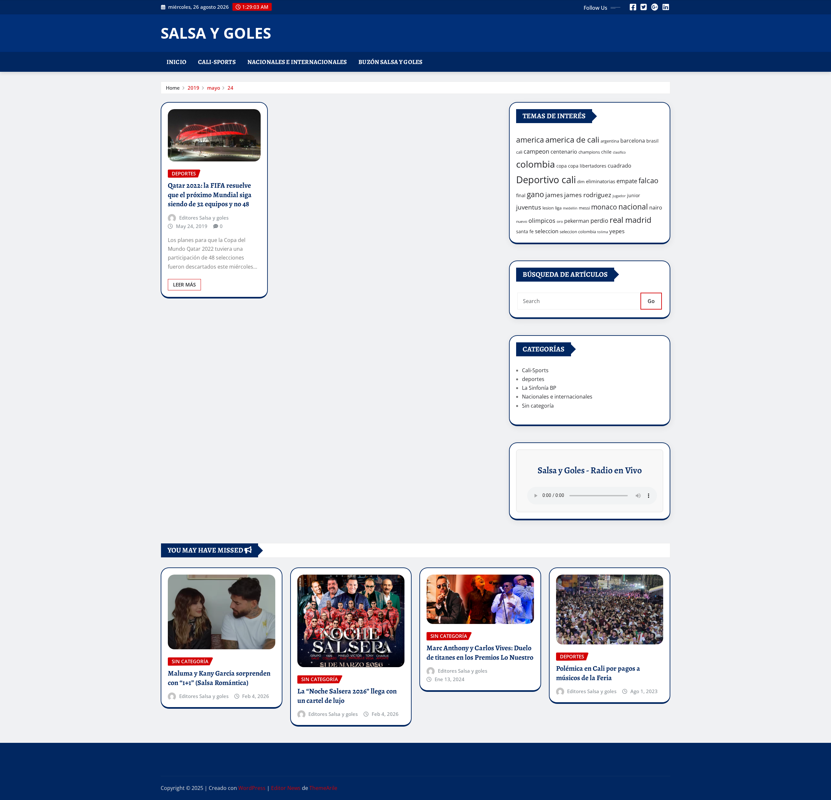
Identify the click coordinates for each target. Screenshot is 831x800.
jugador (619, 195)
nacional (633, 207)
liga (558, 208)
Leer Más (184, 284)
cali (519, 152)
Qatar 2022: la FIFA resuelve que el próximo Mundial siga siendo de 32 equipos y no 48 (210, 195)
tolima (602, 232)
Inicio (176, 61)
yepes (617, 231)
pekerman (576, 220)
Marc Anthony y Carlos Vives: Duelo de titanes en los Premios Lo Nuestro (480, 652)
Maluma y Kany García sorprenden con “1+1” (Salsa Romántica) (219, 678)
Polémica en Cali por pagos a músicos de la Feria (598, 673)
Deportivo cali (546, 179)
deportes (533, 379)
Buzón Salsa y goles (390, 61)
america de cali (572, 139)
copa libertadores (587, 166)
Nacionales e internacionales (297, 61)
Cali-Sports (217, 61)
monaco (604, 206)
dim (581, 181)
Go (651, 301)
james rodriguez (587, 195)
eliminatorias (600, 181)
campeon (536, 151)
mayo (213, 87)
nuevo (521, 221)
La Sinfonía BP (539, 387)
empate (626, 181)
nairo (655, 207)
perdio (599, 220)
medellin (570, 208)
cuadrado (619, 165)
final (521, 195)
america (530, 140)
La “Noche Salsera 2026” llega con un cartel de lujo (347, 695)
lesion (548, 208)
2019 (193, 87)
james (554, 194)
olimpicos (541, 220)
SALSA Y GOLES (216, 33)
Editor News (286, 788)
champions (589, 152)
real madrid (630, 219)
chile (606, 152)
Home (173, 87)
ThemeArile (323, 788)
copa (561, 166)
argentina (610, 141)
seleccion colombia (578, 232)
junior (633, 195)
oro (560, 221)
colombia (535, 164)
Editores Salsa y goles (204, 217)
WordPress (252, 788)
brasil (652, 141)
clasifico (619, 152)
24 (230, 87)
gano (535, 194)
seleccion (546, 231)
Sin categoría (538, 405)
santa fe (525, 231)
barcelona (632, 140)
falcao (648, 180)
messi (584, 208)
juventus (528, 207)
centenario (564, 151)
